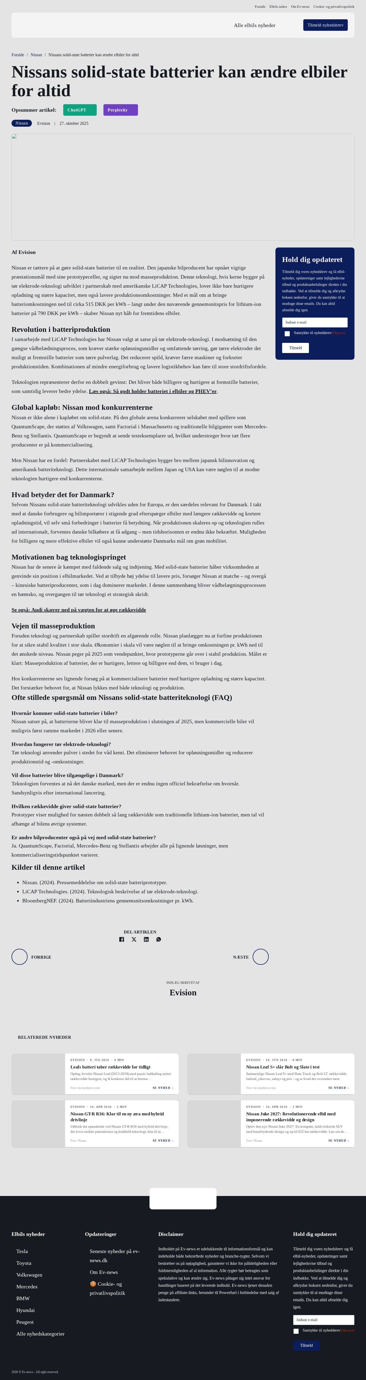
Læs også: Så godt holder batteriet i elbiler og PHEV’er (153, 391)
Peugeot (25, 1322)
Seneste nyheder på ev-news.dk (115, 1255)
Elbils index (278, 7)
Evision (183, 992)
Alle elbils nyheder (254, 25)
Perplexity (118, 110)
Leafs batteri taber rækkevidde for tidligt (110, 1067)
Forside (260, 7)
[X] (134, 939)
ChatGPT (77, 110)
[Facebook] (122, 939)
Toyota (23, 1263)
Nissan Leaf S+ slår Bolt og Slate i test (283, 1067)
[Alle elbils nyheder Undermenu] (290, 25)
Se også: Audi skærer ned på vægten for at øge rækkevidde (79, 610)
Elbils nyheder (28, 1234)
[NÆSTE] (261, 957)
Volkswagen (29, 1275)
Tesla (22, 1251)
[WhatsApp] (159, 939)
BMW (23, 1298)
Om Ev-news (300, 7)
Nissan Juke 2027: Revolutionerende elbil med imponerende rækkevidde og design (290, 1116)
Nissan (36, 54)
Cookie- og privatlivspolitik (333, 7)
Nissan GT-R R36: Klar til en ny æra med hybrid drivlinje (117, 1116)
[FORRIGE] (20, 957)
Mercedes (27, 1286)
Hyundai (25, 1310)
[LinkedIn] (146, 939)
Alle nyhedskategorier (40, 1334)
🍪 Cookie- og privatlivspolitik (107, 1288)
